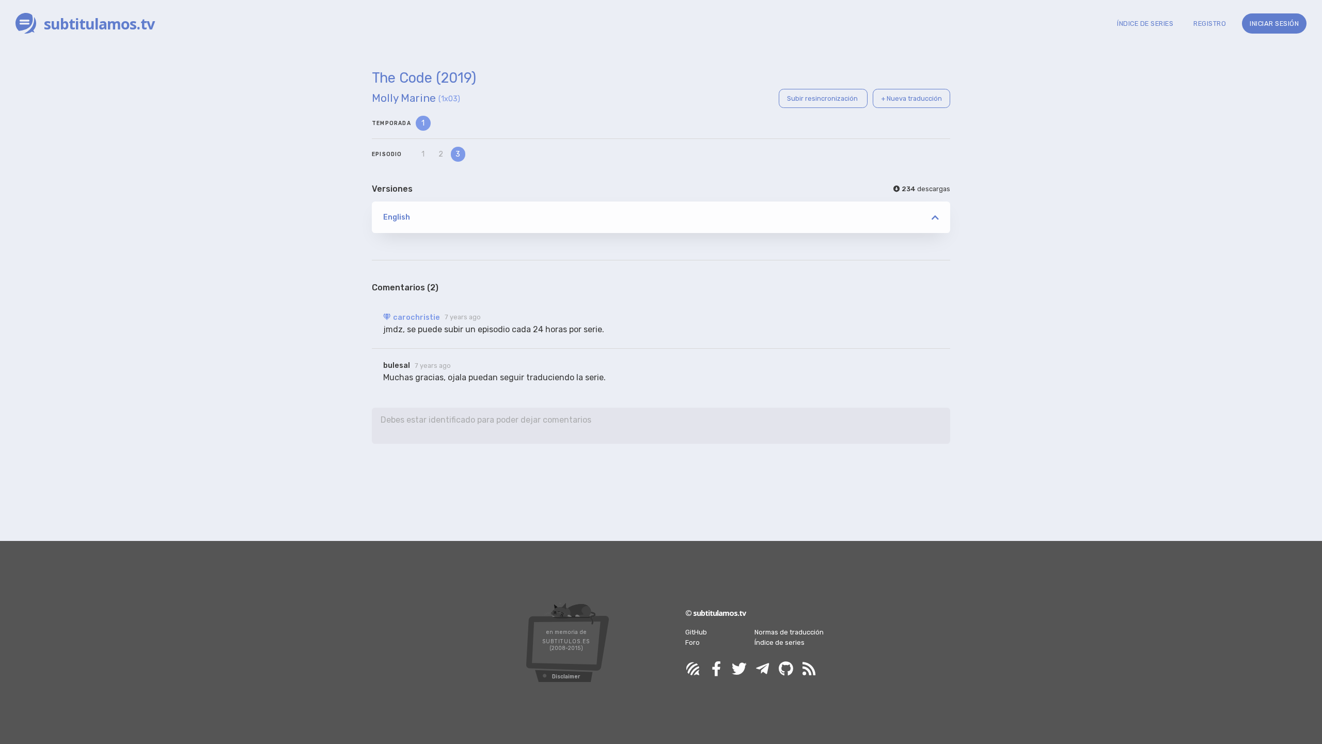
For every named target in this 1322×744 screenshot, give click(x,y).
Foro (692, 642)
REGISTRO (1209, 23)
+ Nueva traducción (911, 98)
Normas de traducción (789, 632)
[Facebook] (716, 669)
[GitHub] (786, 669)
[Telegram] (762, 669)
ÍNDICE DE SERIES (1145, 23)
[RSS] (809, 669)
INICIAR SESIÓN (1274, 23)
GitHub (696, 632)
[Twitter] (739, 669)
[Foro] (693, 669)
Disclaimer (566, 676)
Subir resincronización (823, 98)
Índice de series (779, 642)
